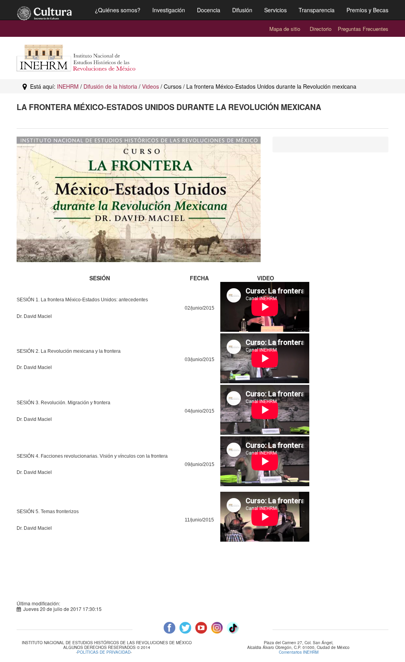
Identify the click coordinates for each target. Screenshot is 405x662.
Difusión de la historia (110, 86)
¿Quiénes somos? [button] (117, 10)
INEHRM (68, 86)
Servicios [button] (275, 10)
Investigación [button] (168, 10)
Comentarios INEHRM (298, 652)
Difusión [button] (242, 10)
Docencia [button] (208, 10)
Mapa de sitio (284, 28)
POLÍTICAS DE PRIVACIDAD (104, 652)
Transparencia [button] (317, 10)
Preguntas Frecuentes (363, 28)
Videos (150, 86)
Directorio (320, 28)
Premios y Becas (367, 10)
